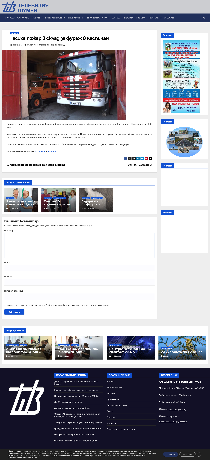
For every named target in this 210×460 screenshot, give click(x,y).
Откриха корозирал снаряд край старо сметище (37, 164)
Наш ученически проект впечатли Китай (74, 434)
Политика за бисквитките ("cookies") (66, 455)
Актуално (23, 18)
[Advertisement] (184, 188)
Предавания (75, 18)
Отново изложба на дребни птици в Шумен (75, 440)
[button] (204, 18)
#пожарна (52, 45)
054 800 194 (185, 395)
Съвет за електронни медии (121, 429)
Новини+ (37, 18)
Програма (93, 18)
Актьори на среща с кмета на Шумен (20, 202)
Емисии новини (55, 18)
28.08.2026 (13, 356)
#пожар (42, 45)
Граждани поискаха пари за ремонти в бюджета (78, 428)
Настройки (187, 454)
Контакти (155, 18)
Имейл (8, 276)
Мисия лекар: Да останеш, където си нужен (78, 350)
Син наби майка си (138, 164)
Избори (141, 18)
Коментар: (10, 230)
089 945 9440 (178, 402)
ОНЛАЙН (169, 18)
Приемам (171, 454)
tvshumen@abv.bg (177, 409)
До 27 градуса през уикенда (181, 352)
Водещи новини (59, 198)
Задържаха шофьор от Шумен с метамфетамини (78, 422)
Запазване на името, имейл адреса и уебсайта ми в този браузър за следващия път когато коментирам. (58, 305)
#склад (61, 45)
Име (7, 262)
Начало (10, 18)
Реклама (128, 18)
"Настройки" (103, 453)
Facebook (40, 151)
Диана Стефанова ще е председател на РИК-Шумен (24, 352)
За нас (116, 18)
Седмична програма (117, 405)
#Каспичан (32, 45)
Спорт (106, 18)
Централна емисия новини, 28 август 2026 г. (130, 350)
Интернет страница (13, 291)
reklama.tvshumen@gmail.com (173, 421)
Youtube (52, 151)
